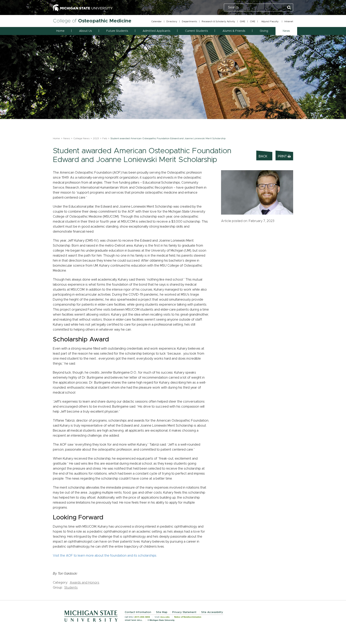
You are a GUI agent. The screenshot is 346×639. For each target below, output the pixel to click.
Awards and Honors (84, 582)
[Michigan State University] (83, 7)
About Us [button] (85, 31)
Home (60, 31)
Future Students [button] (117, 31)
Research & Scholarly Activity (218, 21)
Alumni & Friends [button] (233, 31)
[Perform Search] (289, 8)
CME (252, 21)
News (66, 138)
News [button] (286, 31)
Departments (189, 21)
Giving (264, 31)
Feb (104, 138)
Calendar (156, 21)
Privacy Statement (184, 612)
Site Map (161, 612)
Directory (171, 21)
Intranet (288, 21)
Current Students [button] (196, 31)
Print (283, 156)
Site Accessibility (212, 612)
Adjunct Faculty (270, 21)
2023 (96, 138)
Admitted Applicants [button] (156, 31)
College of (92, 20)
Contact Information (138, 612)
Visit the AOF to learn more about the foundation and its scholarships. (105, 555)
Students (71, 587)
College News (81, 138)
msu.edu (165, 617)
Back (263, 156)
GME (242, 21)
